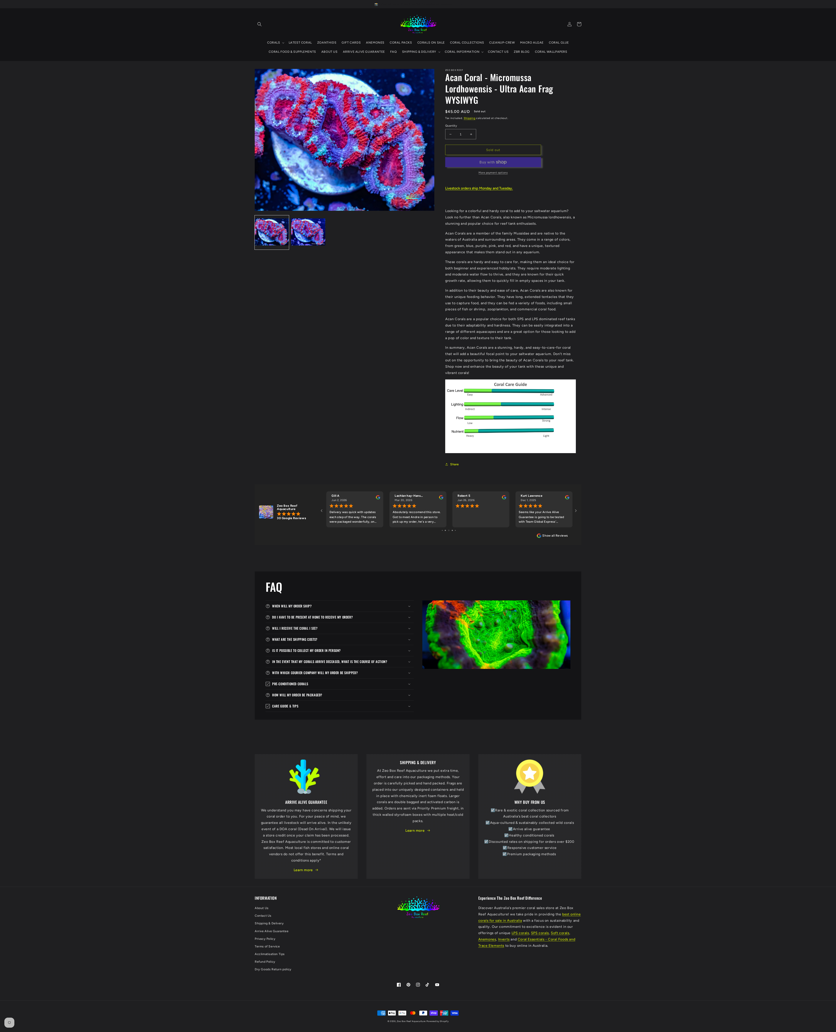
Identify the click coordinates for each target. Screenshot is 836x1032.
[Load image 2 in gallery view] (308, 232)
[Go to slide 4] (452, 530)
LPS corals (520, 933)
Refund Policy (265, 962)
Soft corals (560, 933)
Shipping (469, 118)
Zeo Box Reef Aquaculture (411, 1021)
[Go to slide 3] (449, 530)
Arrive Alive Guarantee (271, 931)
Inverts (504, 939)
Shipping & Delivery (269, 923)
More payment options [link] (493, 172)
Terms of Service (267, 946)
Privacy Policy (265, 939)
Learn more (303, 870)
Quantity (451, 125)
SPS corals (540, 933)
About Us (262, 908)
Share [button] (454, 464)
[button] (259, 24)
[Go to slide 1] (442, 530)
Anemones (487, 939)
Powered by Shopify (437, 1021)
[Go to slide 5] (455, 530)
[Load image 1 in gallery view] (272, 232)
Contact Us (263, 916)
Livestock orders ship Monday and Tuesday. (479, 188)
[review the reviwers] (377, 498)
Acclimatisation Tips (270, 954)
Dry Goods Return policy (273, 969)
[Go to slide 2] (445, 530)
